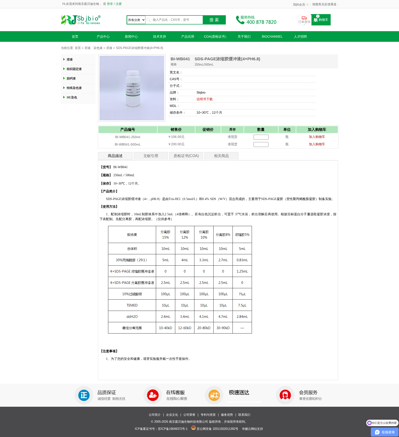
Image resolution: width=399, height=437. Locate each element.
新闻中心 (131, 36)
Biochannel (272, 36)
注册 (118, 4)
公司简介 (155, 414)
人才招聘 (300, 36)
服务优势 (227, 414)
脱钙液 (71, 78)
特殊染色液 (74, 88)
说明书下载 (204, 99)
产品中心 (103, 36)
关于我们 (244, 36)
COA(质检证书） (216, 36)
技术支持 (159, 36)
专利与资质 (208, 414)
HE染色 (72, 97)
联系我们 (244, 414)
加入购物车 (317, 137)
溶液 (109, 48)
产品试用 (187, 36)
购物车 (323, 19)
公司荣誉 (189, 414)
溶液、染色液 (94, 48)
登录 (110, 4)
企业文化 (172, 414)
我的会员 (299, 4)
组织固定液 (74, 69)
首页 (75, 36)
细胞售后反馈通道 (324, 4)
